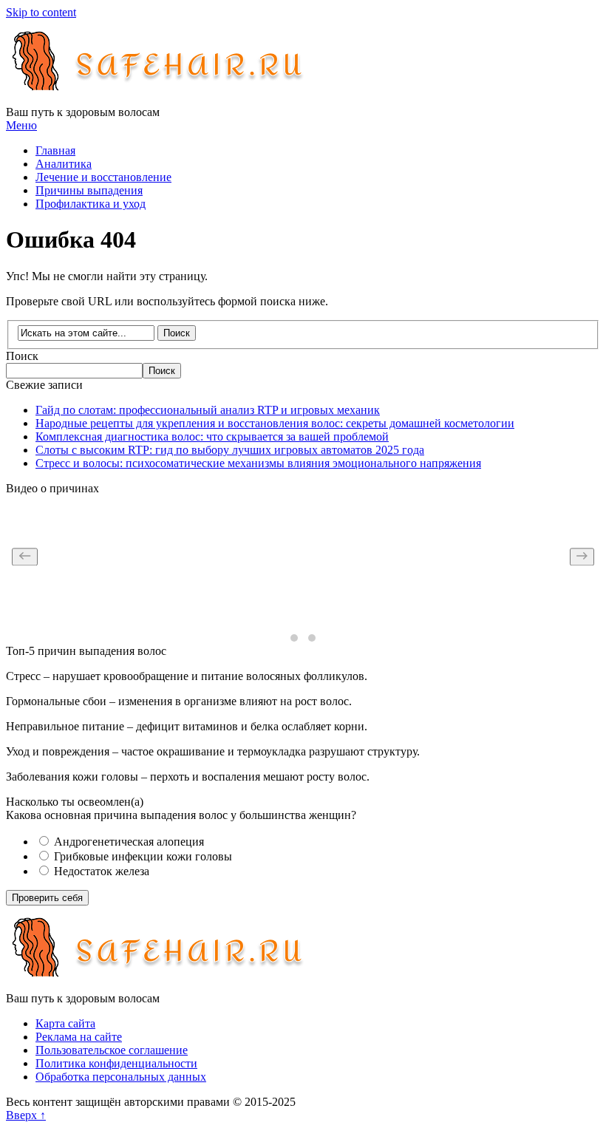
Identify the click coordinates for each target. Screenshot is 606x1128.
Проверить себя (47, 897)
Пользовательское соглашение (111, 1050)
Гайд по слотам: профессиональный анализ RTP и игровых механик (207, 410)
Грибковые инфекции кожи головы (141, 856)
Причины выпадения (89, 190)
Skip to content (41, 12)
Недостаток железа (100, 871)
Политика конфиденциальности (116, 1063)
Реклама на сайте (78, 1036)
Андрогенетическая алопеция (127, 841)
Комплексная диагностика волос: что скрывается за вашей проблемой (212, 436)
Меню (21, 125)
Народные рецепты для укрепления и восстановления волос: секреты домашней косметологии (274, 423)
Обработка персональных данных (120, 1076)
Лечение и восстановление (103, 177)
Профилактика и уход (90, 203)
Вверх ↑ (26, 1115)
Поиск (22, 356)
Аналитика (63, 163)
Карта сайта (65, 1023)
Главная (55, 150)
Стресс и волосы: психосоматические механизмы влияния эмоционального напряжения (258, 463)
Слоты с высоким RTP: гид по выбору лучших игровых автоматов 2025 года (229, 450)
